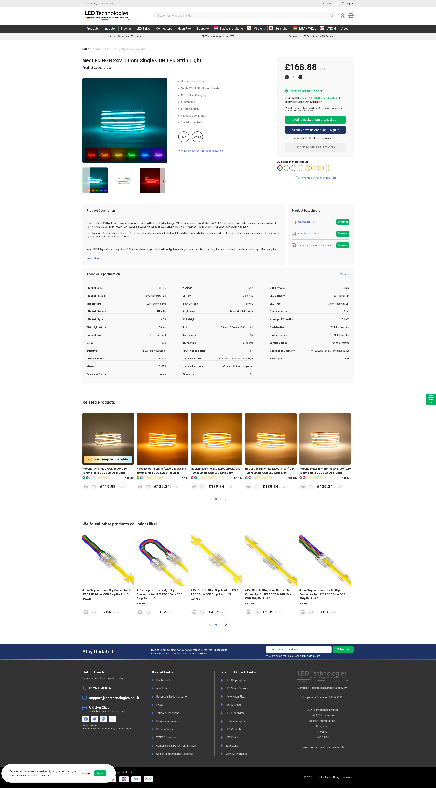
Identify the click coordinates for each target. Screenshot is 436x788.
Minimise (344, 274)
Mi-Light (259, 28)
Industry (110, 28)
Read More (93, 258)
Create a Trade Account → (323, 138)
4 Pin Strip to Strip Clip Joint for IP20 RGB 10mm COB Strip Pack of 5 (214, 592)
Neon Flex (184, 28)
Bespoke (203, 28)
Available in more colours (292, 162)
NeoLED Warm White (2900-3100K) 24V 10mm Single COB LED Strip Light (270, 471)
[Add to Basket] (85, 486)
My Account (163, 680)
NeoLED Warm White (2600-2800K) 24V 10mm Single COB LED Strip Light (215, 471)
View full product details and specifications (200, 151)
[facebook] (85, 719)
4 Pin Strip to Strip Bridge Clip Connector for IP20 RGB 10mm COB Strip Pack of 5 (159, 594)
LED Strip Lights (235, 680)
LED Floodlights (235, 713)
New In (126, 28)
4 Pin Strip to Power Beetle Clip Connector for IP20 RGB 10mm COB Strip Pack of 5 (322, 594)
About (345, 28)
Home (85, 49)
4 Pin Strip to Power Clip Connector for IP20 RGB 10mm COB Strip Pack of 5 (107, 592)
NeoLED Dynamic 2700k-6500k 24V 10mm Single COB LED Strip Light (104, 471)
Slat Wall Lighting (231, 28)
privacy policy (312, 656)
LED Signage (233, 705)
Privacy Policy (164, 729)
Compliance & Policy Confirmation (176, 746)
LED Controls (233, 729)
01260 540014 (99, 3)
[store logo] (115, 15)
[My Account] (342, 15)
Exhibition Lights (235, 721)
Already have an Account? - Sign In (315, 130)
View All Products (236, 754)
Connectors (164, 28)
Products (92, 28)
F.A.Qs (160, 705)
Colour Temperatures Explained (174, 754)
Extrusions (232, 746)
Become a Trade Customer (172, 697)
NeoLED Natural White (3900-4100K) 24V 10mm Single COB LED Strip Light (325, 471)
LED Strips (143, 28)
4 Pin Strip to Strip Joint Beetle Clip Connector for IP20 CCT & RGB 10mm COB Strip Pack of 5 (269, 594)
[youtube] (103, 719)
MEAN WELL (307, 28)
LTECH (331, 28)
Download (343, 222)
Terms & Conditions (167, 713)
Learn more (46, 775)
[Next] (163, 181)
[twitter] (94, 719)
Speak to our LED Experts (315, 147)
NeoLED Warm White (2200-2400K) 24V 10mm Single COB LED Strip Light (161, 471)
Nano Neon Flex (235, 697)
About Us (161, 688)
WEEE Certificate (166, 738)
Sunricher (282, 28)
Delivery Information (168, 721)
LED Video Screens (237, 688)
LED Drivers (233, 738)
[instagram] (112, 719)
